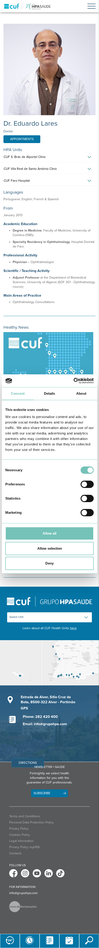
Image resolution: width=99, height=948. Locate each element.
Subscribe (42, 793)
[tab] (49, 158)
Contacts (15, 853)
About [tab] (81, 393)
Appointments (22, 139)
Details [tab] (49, 393)
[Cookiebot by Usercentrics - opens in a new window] (73, 381)
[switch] (87, 484)
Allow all (49, 533)
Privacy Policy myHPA (24, 847)
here (73, 628)
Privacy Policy (19, 829)
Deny (49, 563)
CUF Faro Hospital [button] (17, 181)
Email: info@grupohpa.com (45, 724)
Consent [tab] (18, 393)
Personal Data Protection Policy (31, 822)
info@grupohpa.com (23, 893)
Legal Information (21, 841)
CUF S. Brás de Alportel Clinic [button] (25, 157)
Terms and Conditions (24, 816)
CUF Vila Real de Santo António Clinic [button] (30, 169)
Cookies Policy (19, 835)
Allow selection (49, 548)
